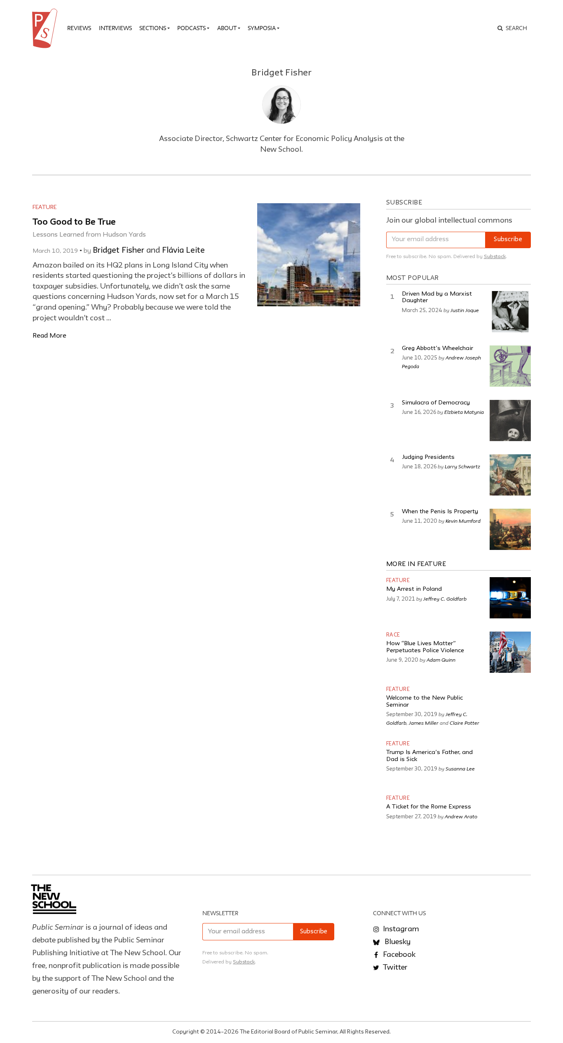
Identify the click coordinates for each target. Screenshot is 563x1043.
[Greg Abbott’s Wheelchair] (510, 366)
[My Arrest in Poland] (510, 597)
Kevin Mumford (463, 521)
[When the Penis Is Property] (510, 529)
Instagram (400, 929)
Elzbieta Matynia (464, 412)
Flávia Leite (183, 250)
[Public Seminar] (46, 28)
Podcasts (191, 28)
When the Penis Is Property (440, 511)
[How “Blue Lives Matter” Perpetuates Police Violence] (510, 652)
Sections (152, 28)
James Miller (424, 723)
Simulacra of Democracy (436, 403)
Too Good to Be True (74, 222)
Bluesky (397, 942)
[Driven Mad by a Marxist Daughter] (510, 311)
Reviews (79, 28)
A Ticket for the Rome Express (428, 807)
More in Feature (416, 564)
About (227, 28)
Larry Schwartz (462, 466)
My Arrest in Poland (414, 589)
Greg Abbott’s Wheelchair (437, 348)
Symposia (262, 28)
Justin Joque (464, 310)
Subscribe (508, 239)
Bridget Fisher (118, 250)
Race (393, 635)
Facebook (398, 954)
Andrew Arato (461, 816)
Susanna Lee (460, 768)
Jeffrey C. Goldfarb (445, 598)
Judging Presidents (428, 457)
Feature (44, 207)
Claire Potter (464, 723)
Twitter (394, 967)
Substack (495, 256)
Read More (49, 336)
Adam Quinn (441, 659)
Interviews (115, 28)
